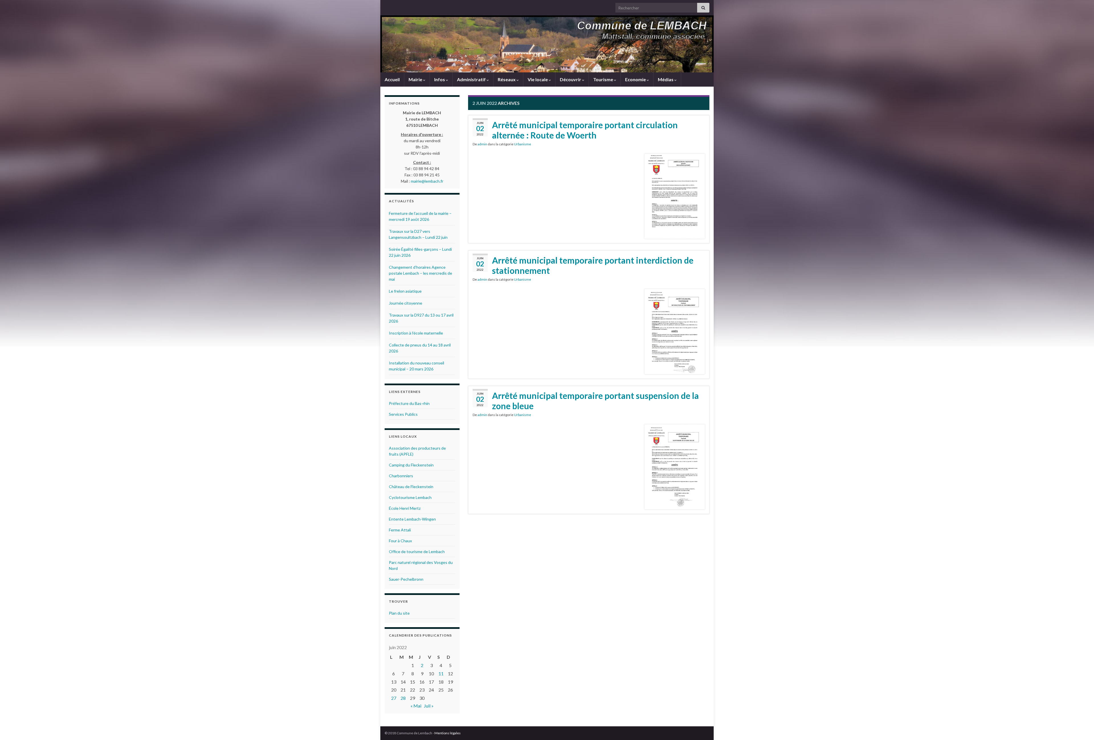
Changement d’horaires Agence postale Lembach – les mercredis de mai (420, 273)
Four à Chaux (400, 540)
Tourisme (603, 79)
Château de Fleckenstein (411, 486)
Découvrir (571, 79)
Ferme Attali (400, 529)
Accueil (392, 79)
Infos (440, 79)
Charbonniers (401, 475)
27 (393, 698)
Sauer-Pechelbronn (406, 579)
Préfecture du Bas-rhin (409, 403)
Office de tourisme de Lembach (417, 551)
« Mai (416, 705)
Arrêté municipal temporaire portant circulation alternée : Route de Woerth (585, 130)
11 (441, 673)
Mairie (416, 79)
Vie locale (538, 79)
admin (482, 144)
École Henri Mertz (405, 508)
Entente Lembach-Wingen (412, 519)
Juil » (429, 705)
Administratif (472, 79)
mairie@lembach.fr (427, 181)
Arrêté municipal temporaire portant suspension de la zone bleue (595, 400)
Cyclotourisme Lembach (410, 497)
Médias (666, 79)
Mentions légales (447, 733)
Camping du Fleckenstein (411, 464)
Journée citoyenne (405, 303)
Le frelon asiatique (405, 291)
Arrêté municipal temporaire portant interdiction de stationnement (592, 265)
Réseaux (507, 79)
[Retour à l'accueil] (547, 43)
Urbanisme (522, 144)
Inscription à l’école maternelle (416, 333)
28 (403, 698)
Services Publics (403, 414)
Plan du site (399, 613)
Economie (636, 79)
